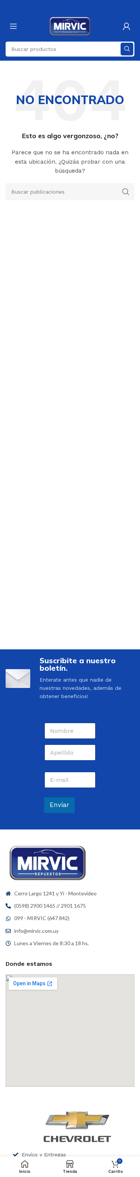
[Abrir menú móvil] (13, 26)
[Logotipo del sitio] (70, 26)
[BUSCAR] (127, 49)
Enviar (59, 805)
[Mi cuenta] (126, 26)
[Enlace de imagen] (48, 862)
